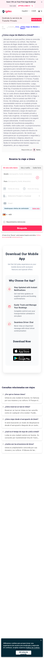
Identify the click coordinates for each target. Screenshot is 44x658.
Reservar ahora (36, 19)
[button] (5, 214)
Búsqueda (22, 228)
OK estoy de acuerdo (23, 653)
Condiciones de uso (16, 237)
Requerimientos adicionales (15, 222)
